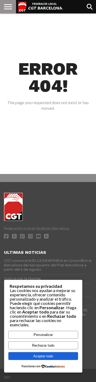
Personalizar (43, 335)
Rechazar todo (43, 345)
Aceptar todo (43, 356)
